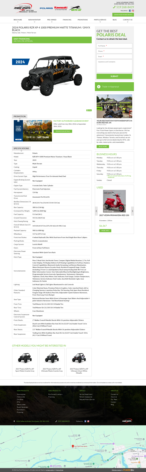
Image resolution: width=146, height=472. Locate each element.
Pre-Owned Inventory (55, 394)
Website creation (116, 470)
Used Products (54, 391)
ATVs (18, 402)
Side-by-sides (21, 404)
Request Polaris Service (87, 399)
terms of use (59, 470)
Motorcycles (21, 397)
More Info (105, 230)
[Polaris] (46, 8)
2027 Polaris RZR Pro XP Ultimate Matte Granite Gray (52, 370)
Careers (113, 402)
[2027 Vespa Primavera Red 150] (114, 201)
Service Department (86, 394)
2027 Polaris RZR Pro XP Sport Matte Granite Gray (24, 370)
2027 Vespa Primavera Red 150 (114, 215)
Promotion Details (63, 131)
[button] (96, 211)
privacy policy (50, 470)
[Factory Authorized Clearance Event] (33, 131)
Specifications (21, 148)
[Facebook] (130, 11)
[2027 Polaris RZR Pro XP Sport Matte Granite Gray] (25, 358)
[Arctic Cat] (75, 8)
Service (83, 391)
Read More (103, 146)
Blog (112, 404)
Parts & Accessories (86, 397)
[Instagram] (133, 11)
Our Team (114, 399)
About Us (114, 391)
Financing (20, 412)
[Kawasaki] (60, 8)
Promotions (20, 410)
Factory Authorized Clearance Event (71, 121)
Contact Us (114, 394)
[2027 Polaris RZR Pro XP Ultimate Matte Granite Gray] (52, 358)
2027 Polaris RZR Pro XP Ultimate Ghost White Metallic (79, 371)
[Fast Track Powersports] (24, 8)
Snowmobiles (21, 394)
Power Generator (22, 407)
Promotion (20, 116)
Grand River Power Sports (123, 14)
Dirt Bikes (20, 399)
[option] (114, 211)
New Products (23, 391)
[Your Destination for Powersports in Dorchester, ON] (114, 106)
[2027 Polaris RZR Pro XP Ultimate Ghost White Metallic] (79, 358)
